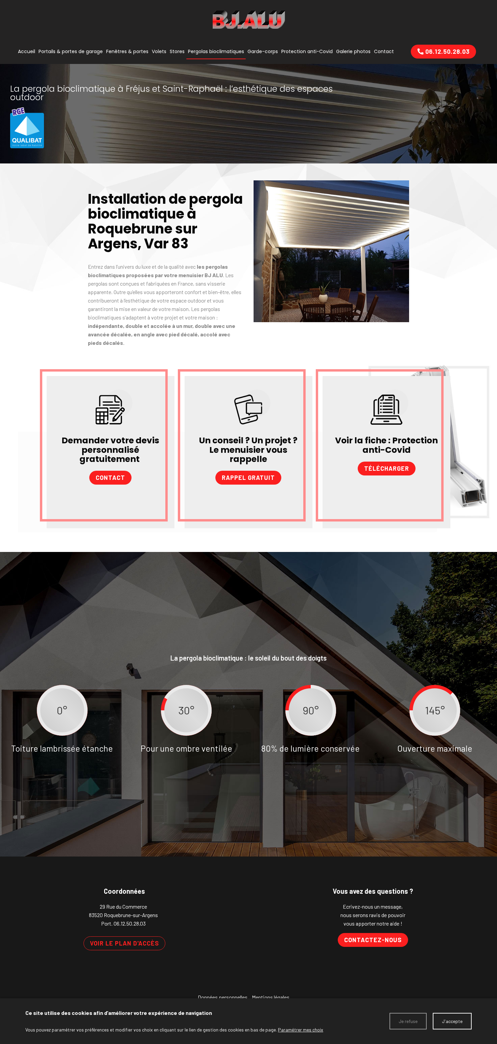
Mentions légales (270, 997)
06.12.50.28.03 (130, 923)
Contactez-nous (373, 939)
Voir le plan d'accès (124, 943)
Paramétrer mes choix (300, 1029)
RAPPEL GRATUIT (248, 477)
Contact (110, 477)
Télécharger (386, 468)
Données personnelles (222, 997)
